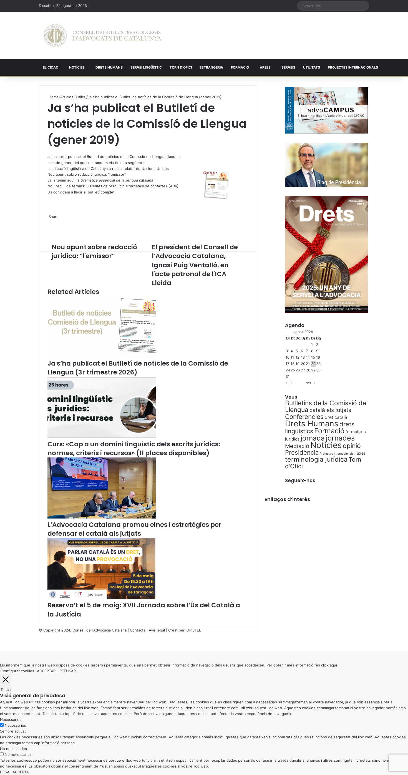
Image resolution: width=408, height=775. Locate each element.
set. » (311, 383)
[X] (48, 150)
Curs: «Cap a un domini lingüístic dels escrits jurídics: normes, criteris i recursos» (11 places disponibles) (133, 448)
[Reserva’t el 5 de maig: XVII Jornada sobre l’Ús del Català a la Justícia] (101, 597)
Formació (240, 67)
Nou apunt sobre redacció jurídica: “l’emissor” (86, 174)
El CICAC (50, 67)
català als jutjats (330, 410)
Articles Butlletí (73, 97)
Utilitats (311, 67)
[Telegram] (50, 222)
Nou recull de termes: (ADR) (112, 186)
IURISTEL (193, 630)
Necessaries (15, 725)
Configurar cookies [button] (17, 671)
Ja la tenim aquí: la (100, 180)
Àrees (265, 67)
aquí (333, 665)
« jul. (290, 383)
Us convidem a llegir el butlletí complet (81, 192)
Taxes (360, 453)
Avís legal (157, 630)
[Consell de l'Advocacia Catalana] (102, 35)
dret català (336, 417)
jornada (313, 438)
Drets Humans (109, 67)
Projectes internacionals (353, 67)
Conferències (304, 416)
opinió (352, 446)
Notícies (77, 67)
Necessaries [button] (10, 719)
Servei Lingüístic (146, 67)
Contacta (137, 630)
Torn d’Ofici (181, 67)
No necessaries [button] (13, 748)
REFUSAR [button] (67, 671)
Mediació (297, 445)
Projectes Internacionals (337, 454)
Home (53, 97)
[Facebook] (0, 642)
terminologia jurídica (316, 459)
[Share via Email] (51, 222)
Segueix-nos (300, 480)
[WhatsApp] (49, 150)
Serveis (288, 67)
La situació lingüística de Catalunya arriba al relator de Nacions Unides (108, 168)
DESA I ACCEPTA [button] (14, 772)
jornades (340, 438)
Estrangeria (211, 67)
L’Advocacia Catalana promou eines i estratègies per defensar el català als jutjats (134, 529)
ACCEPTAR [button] (46, 671)
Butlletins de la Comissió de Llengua (325, 406)
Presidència (302, 452)
